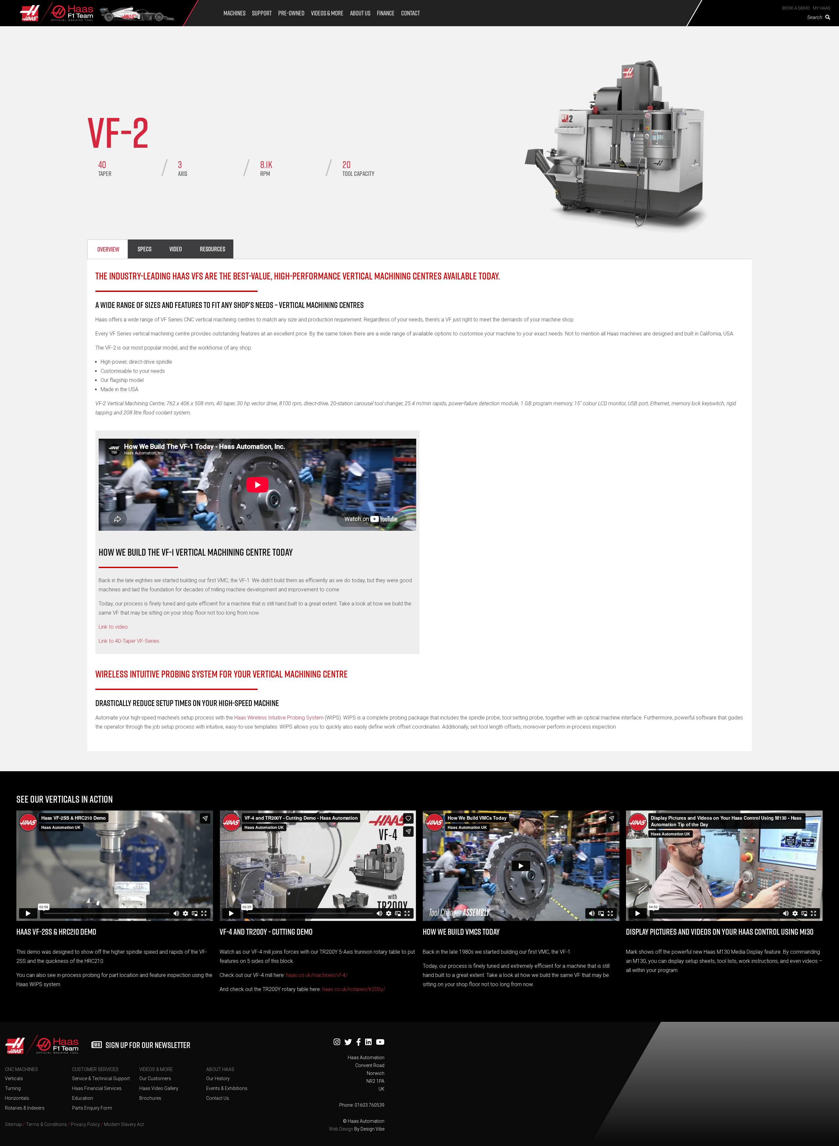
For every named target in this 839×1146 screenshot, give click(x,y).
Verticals (14, 1078)
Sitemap (13, 1124)
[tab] (107, 249)
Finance (386, 13)
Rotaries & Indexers (25, 1108)
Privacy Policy (85, 1124)
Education (82, 1098)
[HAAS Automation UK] (56, 15)
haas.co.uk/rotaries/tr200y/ (353, 989)
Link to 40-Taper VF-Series (129, 641)
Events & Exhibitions (226, 1088)
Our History (218, 1078)
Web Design (341, 1129)
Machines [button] (234, 13)
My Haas (821, 8)
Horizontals (17, 1098)
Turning (13, 1088)
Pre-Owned (291, 13)
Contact (410, 13)
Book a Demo (796, 8)
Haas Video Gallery (158, 1088)
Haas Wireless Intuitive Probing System (279, 718)
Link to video (113, 627)
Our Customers (155, 1078)
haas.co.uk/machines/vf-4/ (316, 975)
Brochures (150, 1098)
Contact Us (217, 1098)
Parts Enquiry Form (92, 1108)
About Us (360, 13)
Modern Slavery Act (124, 1124)
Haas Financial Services (97, 1088)
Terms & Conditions (46, 1124)
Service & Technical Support (101, 1078)
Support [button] (262, 13)
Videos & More (327, 13)
